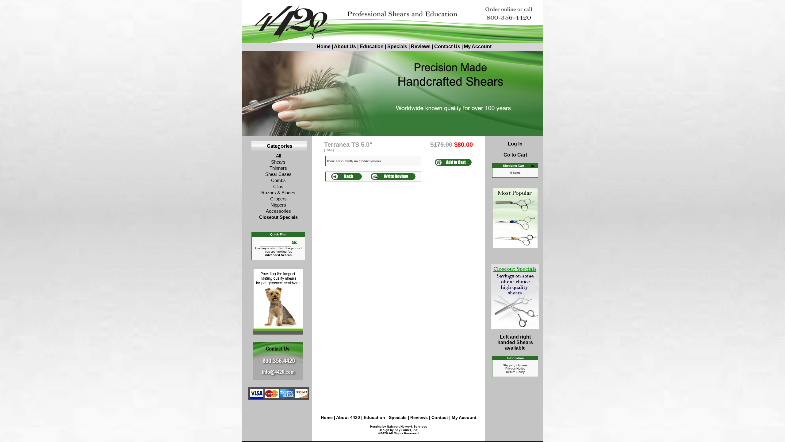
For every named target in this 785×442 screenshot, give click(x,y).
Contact (440, 417)
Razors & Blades (278, 192)
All (278, 155)
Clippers (278, 198)
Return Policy (515, 372)
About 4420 (348, 417)
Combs (278, 180)
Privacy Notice (515, 368)
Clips (278, 186)
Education (372, 46)
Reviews (421, 46)
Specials (397, 46)
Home (324, 46)
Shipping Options (515, 365)
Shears (278, 162)
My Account (478, 46)
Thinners (278, 168)
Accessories (278, 211)
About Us (345, 46)
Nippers (278, 204)
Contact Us (447, 46)
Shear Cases (278, 174)
